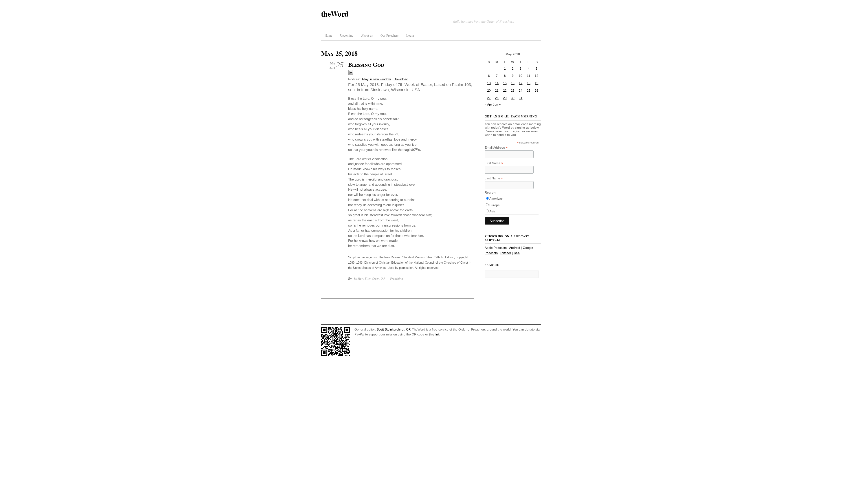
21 (497, 90)
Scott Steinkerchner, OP (393, 329)
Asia (492, 211)
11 (528, 75)
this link (434, 334)
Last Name (494, 178)
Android (514, 247)
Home (328, 35)
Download (401, 79)
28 (497, 98)
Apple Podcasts (496, 247)
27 (489, 98)
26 (536, 90)
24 (520, 90)
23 (513, 90)
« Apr (488, 104)
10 (520, 75)
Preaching (396, 278)
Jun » (497, 104)
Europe (494, 205)
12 (536, 75)
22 (505, 90)
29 (505, 98)
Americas (496, 198)
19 (536, 83)
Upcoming (346, 35)
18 (528, 83)
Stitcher (505, 253)
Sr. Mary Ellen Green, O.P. (369, 278)
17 (520, 83)
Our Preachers (389, 35)
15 (505, 83)
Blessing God (366, 64)
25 (528, 90)
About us (367, 35)
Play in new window (376, 79)
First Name (494, 163)
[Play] (350, 74)
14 (497, 83)
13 (489, 83)
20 (489, 90)
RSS (517, 253)
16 (513, 83)
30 (513, 98)
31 (520, 98)
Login (410, 35)
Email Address (496, 148)
